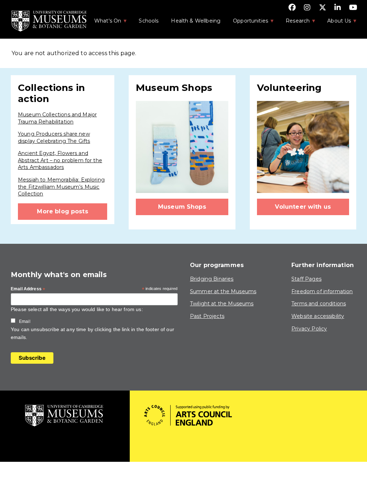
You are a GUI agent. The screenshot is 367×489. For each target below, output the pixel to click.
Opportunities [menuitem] (246, 23)
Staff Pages (306, 279)
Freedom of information (322, 291)
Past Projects (207, 316)
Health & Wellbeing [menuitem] (195, 21)
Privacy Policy (309, 328)
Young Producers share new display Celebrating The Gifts (54, 137)
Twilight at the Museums (221, 303)
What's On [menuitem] (104, 23)
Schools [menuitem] (148, 21)
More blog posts (62, 211)
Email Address (28, 289)
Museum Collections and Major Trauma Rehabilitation (57, 118)
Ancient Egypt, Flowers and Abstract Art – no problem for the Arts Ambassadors (60, 160)
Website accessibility (317, 316)
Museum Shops (182, 206)
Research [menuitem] (294, 23)
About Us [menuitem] (335, 23)
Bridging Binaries (212, 279)
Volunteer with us (303, 206)
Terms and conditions (318, 303)
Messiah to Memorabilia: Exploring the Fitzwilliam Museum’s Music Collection (61, 186)
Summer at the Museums (223, 291)
